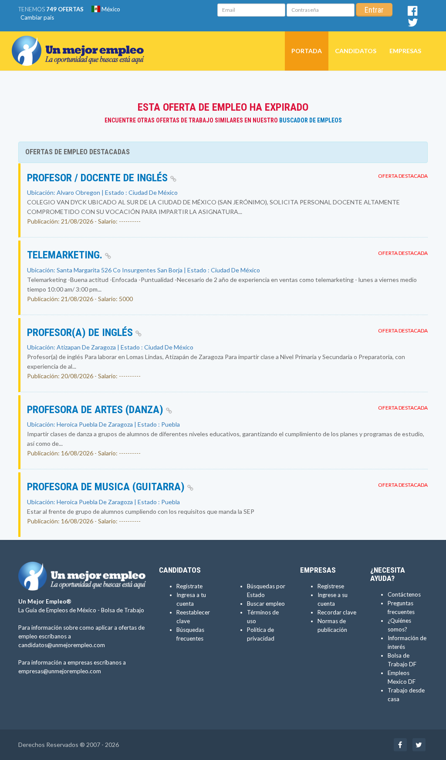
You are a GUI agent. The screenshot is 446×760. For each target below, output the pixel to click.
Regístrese (331, 586)
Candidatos (355, 50)
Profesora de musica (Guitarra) (107, 487)
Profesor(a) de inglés (81, 332)
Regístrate (189, 586)
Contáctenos (404, 594)
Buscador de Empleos (310, 120)
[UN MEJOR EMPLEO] (81, 42)
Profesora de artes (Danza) (96, 410)
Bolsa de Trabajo (122, 610)
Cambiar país (37, 17)
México (110, 9)
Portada (306, 50)
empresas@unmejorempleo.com (59, 671)
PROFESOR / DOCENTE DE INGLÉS (98, 178)
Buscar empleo (266, 603)
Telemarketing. (66, 255)
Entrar (374, 9)
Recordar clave (337, 612)
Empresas (405, 50)
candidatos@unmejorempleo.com (61, 644)
